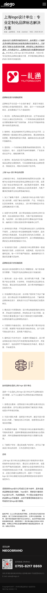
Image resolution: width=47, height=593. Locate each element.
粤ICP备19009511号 (9, 589)
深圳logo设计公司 (13, 488)
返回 (23, 510)
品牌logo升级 (10, 498)
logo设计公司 (8, 494)
